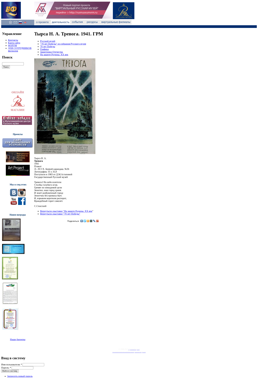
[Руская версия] (20, 24)
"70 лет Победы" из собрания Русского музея (63, 44)
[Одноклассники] (88, 221)
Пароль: (6, 367)
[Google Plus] (97, 221)
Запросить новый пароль (20, 376)
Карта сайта (14, 43)
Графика (44, 49)
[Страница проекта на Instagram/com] (22, 195)
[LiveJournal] (94, 221)
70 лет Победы (47, 46)
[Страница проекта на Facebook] (22, 204)
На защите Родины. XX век (54, 54)
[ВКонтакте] (81, 221)
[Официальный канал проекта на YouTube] (13, 204)
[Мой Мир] (91, 221)
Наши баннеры (17, 339)
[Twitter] (84, 221)
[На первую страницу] (10, 24)
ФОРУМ (12, 45)
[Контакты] (15, 24)
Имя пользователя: (11, 364)
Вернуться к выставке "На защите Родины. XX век (66, 211)
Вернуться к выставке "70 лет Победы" (60, 214)
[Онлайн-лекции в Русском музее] (17, 124)
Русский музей (47, 41)
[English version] (25, 24)
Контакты (13, 40)
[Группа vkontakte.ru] (13, 195)
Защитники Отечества (51, 52)
